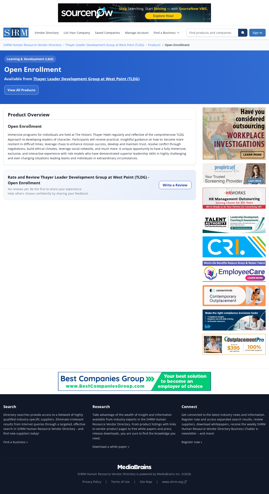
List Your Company (77, 33)
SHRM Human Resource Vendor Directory (32, 45)
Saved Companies (107, 33)
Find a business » (15, 442)
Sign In (257, 33)
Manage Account (137, 33)
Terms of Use (120, 482)
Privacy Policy (91, 482)
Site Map (146, 482)
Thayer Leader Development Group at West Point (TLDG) (104, 45)
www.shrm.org (173, 482)
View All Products (21, 90)
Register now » (192, 442)
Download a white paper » (110, 447)
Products (154, 45)
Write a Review (175, 185)
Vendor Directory (47, 33)
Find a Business (165, 33)
